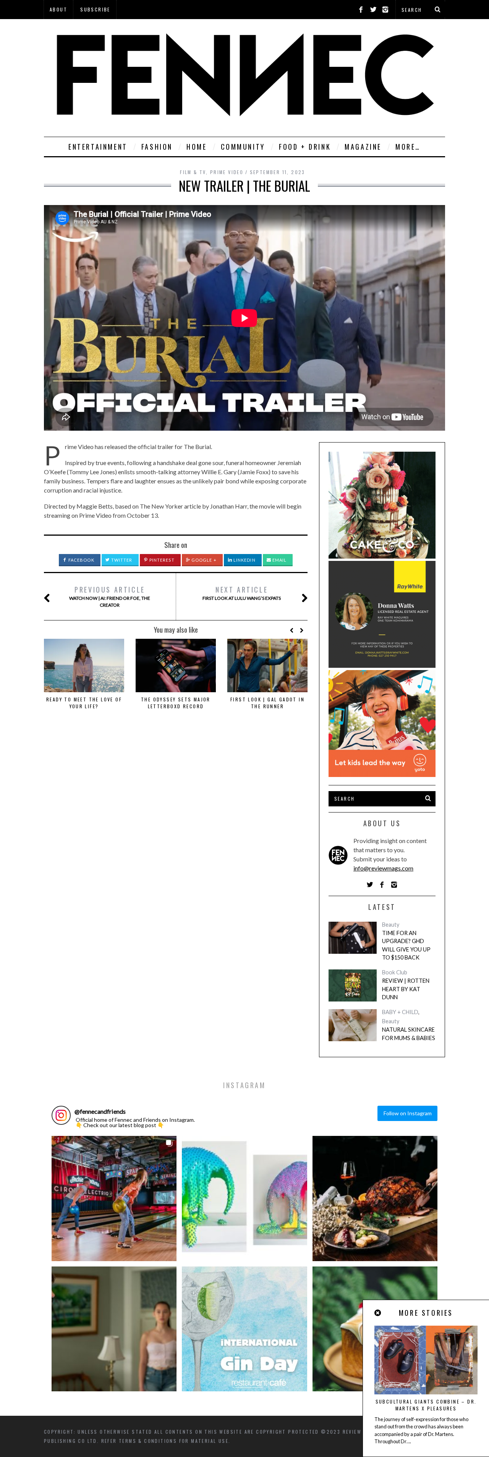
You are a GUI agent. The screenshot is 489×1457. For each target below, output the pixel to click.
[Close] (378, 1313)
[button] (114, 1198)
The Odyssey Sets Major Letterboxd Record (175, 702)
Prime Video (226, 172)
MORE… (408, 147)
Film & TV (193, 172)
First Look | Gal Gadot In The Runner (267, 702)
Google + (203, 559)
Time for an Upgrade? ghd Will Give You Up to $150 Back (406, 945)
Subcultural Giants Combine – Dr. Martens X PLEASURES (426, 1405)
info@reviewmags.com (383, 868)
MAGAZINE (363, 147)
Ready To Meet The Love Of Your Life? (84, 702)
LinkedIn (244, 559)
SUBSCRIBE (95, 9)
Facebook (80, 559)
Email (279, 559)
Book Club (394, 972)
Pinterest (161, 559)
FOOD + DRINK (305, 147)
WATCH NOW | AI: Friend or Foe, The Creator (109, 596)
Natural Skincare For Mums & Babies (408, 1033)
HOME (196, 147)
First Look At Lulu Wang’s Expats (241, 593)
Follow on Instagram (408, 1113)
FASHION (157, 147)
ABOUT (58, 9)
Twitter (121, 559)
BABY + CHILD (400, 1012)
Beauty (390, 924)
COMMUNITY (243, 147)
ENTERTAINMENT (98, 147)
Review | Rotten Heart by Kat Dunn (405, 988)
